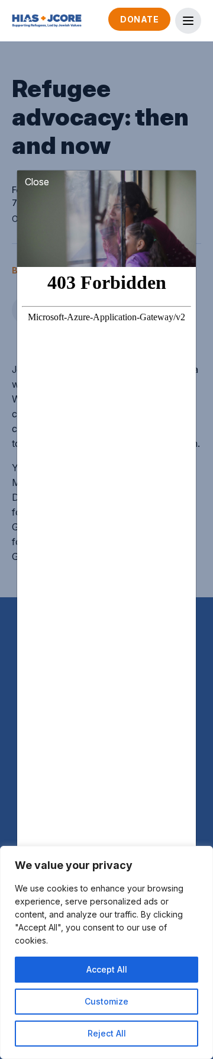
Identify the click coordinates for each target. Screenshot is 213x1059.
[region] (106, 952)
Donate (139, 19)
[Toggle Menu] (188, 21)
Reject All (107, 1033)
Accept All (106, 969)
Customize (106, 1001)
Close (37, 182)
